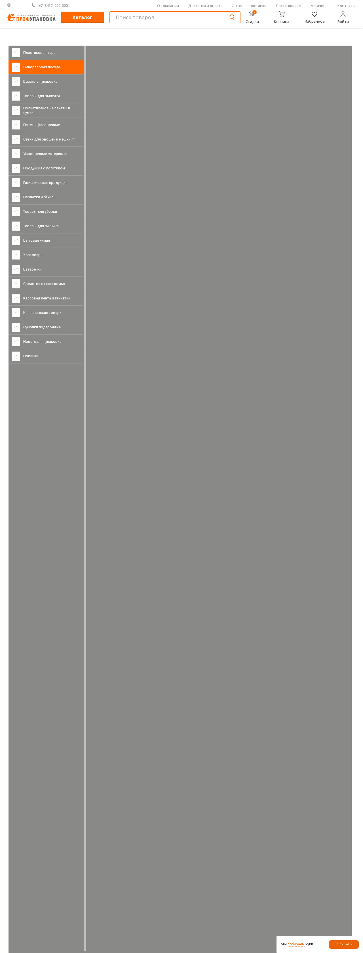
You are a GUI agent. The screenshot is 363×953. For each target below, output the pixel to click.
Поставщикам (288, 5)
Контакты (346, 5)
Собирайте (344, 944)
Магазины (319, 5)
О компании (168, 5)
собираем (296, 944)
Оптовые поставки (249, 5)
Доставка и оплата (205, 5)
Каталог (82, 17)
